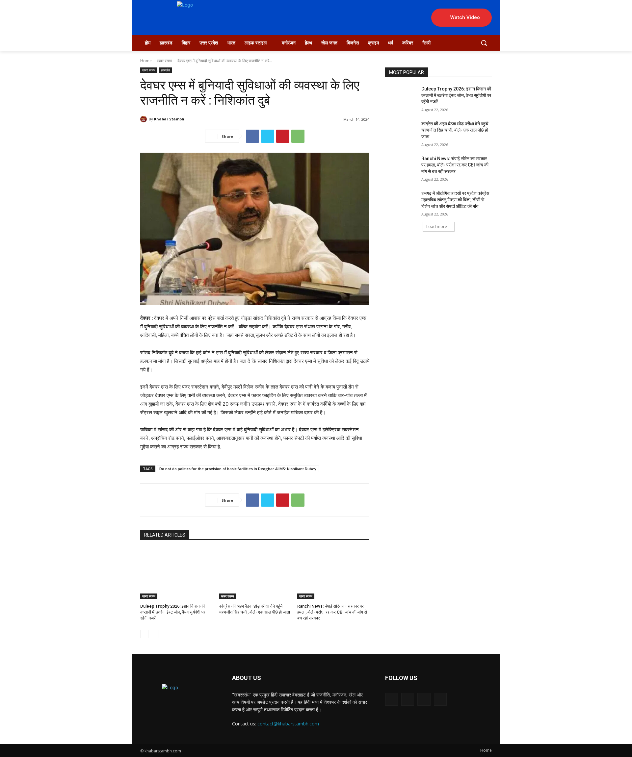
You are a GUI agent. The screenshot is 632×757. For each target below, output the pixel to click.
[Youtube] (440, 699)
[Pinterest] (282, 136)
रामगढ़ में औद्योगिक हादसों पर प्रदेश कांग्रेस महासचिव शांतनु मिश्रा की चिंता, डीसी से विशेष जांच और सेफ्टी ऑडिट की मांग (455, 199)
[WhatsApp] (297, 136)
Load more (436, 226)
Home (146, 60)
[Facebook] (252, 136)
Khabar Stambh (169, 118)
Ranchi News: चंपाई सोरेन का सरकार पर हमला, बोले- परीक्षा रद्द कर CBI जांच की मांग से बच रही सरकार (332, 612)
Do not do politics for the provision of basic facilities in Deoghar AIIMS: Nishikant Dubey (237, 468)
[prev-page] (144, 634)
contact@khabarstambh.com (288, 723)
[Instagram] (407, 699)
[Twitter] (267, 136)
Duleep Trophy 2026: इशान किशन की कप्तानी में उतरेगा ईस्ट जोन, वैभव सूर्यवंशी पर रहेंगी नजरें (172, 612)
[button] (484, 43)
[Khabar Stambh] (144, 119)
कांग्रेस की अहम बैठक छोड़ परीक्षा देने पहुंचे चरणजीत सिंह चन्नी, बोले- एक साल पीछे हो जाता (454, 130)
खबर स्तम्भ (164, 60)
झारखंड (165, 70)
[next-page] (155, 634)
